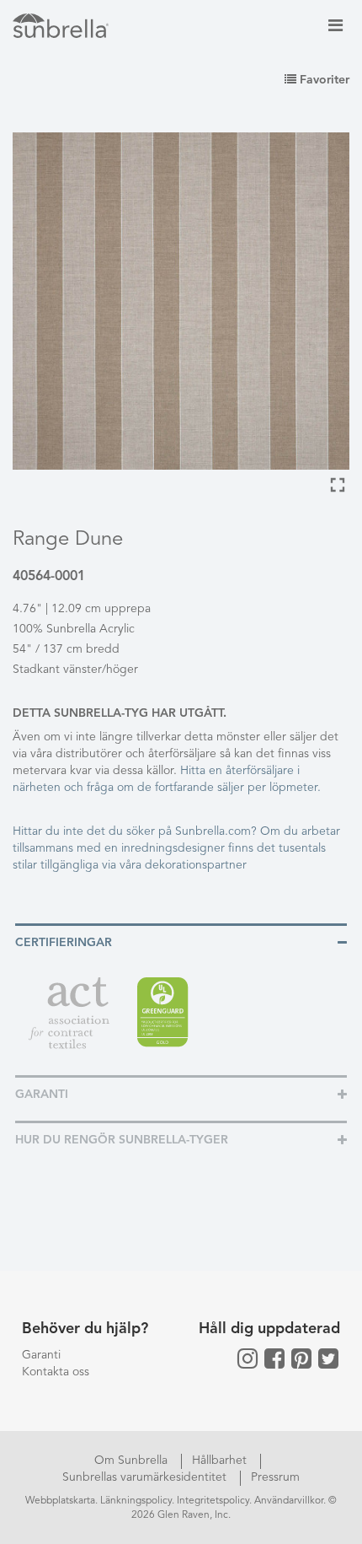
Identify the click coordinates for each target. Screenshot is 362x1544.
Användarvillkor (288, 1501)
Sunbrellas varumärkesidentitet (146, 1477)
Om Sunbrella (132, 1460)
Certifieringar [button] (63, 943)
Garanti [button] (41, 1094)
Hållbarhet (221, 1460)
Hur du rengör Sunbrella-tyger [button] (121, 1140)
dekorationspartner (196, 865)
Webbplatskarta (60, 1501)
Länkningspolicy (136, 1501)
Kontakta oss (55, 1372)
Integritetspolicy (213, 1501)
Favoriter (322, 80)
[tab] (181, 941)
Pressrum (275, 1477)
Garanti (41, 1355)
